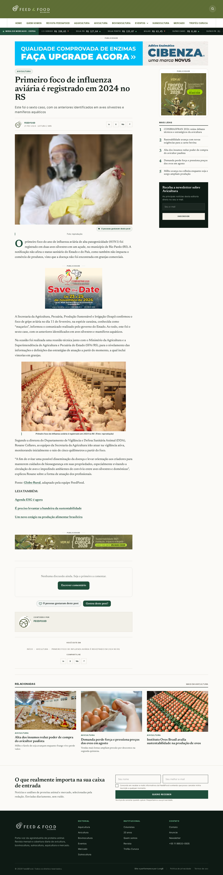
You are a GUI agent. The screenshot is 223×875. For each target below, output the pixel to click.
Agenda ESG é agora (29, 499)
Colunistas (129, 827)
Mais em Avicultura (197, 684)
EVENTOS (140, 23)
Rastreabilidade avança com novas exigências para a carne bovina (182, 141)
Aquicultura (81, 23)
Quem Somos (34, 23)
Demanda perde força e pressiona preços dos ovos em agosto (185, 162)
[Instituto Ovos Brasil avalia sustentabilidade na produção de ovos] (177, 711)
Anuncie (173, 832)
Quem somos (130, 838)
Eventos (82, 843)
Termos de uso (201, 869)
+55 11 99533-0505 (179, 843)
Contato (173, 827)
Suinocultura (160, 23)
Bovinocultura (121, 23)
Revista (127, 843)
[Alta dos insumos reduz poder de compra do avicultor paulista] (45, 710)
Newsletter (175, 838)
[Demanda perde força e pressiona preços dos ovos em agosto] (111, 711)
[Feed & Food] (31, 9)
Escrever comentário (73, 585)
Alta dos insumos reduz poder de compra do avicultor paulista (186, 151)
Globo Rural (32, 482)
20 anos (128, 832)
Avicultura (100, 23)
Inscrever (184, 216)
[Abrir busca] (212, 8)
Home (18, 23)
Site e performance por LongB (149, 869)
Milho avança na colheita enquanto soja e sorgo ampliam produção (186, 173)
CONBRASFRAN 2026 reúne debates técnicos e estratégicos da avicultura (184, 131)
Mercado (82, 849)
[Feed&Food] (36, 826)
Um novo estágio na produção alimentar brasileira (48, 517)
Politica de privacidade (180, 869)
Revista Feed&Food (58, 23)
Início (30, 649)
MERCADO (179, 23)
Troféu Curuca (198, 23)
